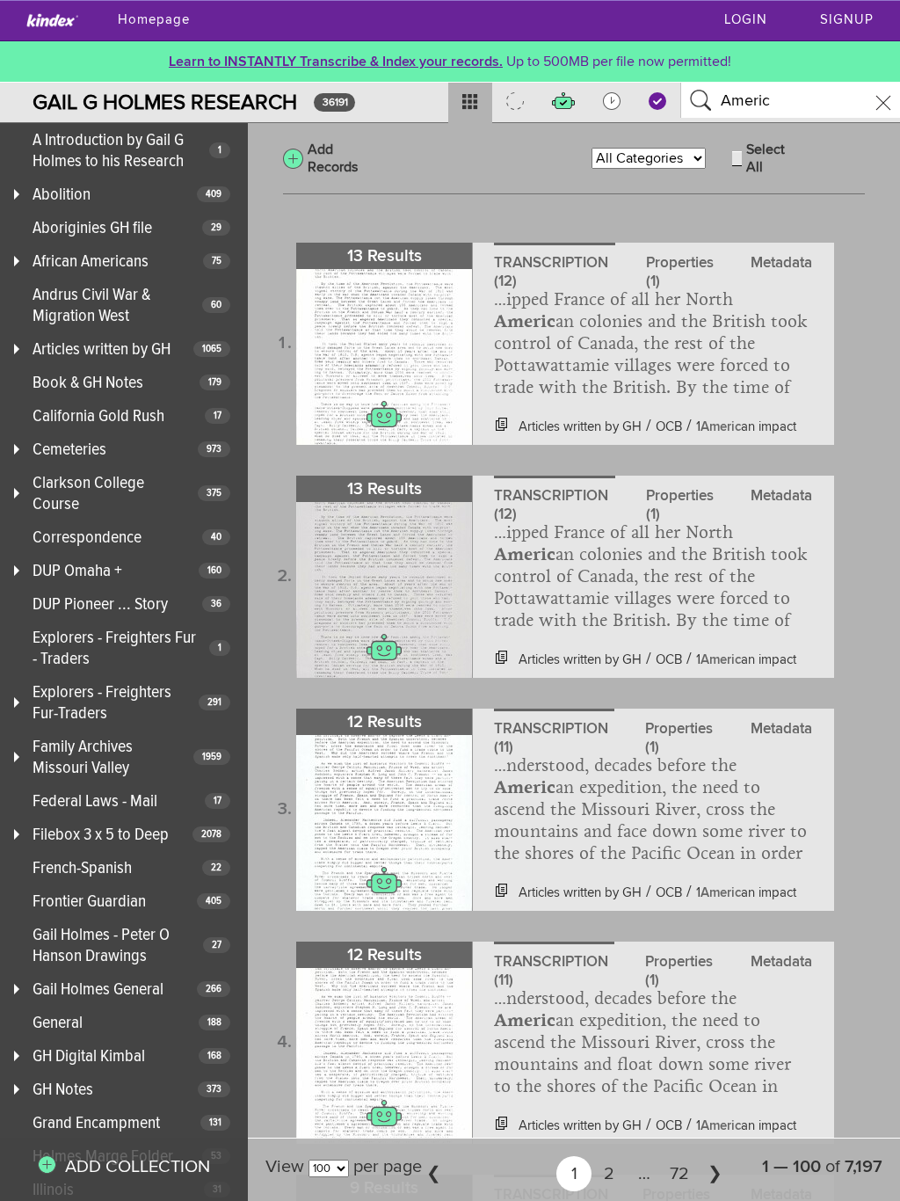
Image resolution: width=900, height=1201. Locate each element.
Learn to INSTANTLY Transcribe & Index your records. (336, 61)
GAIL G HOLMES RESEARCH (165, 102)
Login (745, 19)
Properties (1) (680, 265)
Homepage (154, 19)
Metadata (781, 262)
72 (679, 1173)
